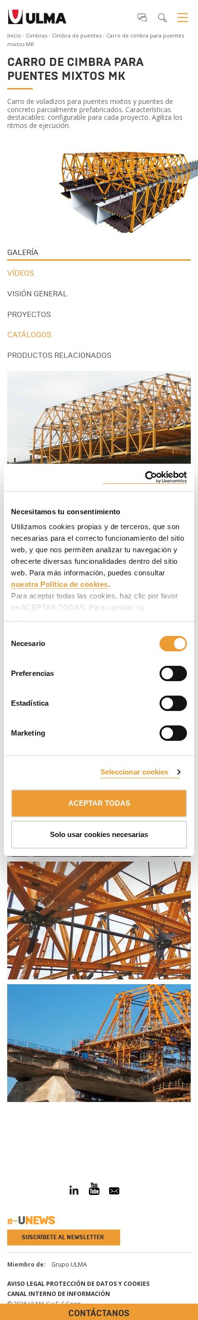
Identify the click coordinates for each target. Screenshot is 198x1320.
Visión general (37, 293)
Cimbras (36, 35)
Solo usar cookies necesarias (99, 834)
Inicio (14, 35)
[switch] (161, 672)
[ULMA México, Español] (37, 20)
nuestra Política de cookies (59, 584)
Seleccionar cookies (134, 772)
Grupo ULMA (69, 1264)
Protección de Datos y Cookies (97, 1284)
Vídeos (20, 273)
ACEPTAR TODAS (99, 803)
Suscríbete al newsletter (63, 1237)
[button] (142, 17)
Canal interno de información (58, 1294)
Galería (22, 252)
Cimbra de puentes (76, 35)
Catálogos (29, 334)
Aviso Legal (26, 1284)
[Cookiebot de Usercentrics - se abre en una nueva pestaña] (145, 477)
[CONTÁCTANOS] (7, 1142)
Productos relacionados (59, 355)
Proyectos (29, 314)
